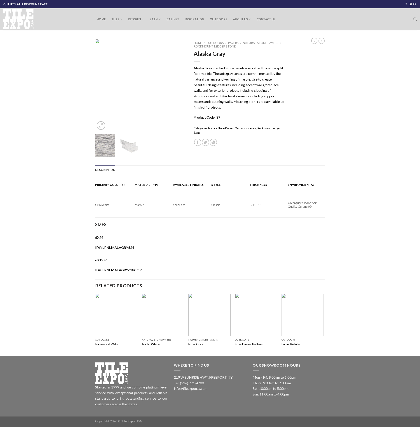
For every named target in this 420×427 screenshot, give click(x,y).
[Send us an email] (414, 4)
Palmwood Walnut (108, 344)
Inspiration (194, 19)
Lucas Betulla (291, 344)
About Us (240, 19)
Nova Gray (195, 344)
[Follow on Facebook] (406, 4)
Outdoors (218, 19)
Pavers (233, 43)
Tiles (115, 19)
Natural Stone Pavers (260, 43)
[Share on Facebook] (197, 142)
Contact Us (266, 19)
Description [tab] (105, 170)
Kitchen (134, 19)
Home (101, 19)
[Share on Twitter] (205, 142)
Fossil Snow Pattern (249, 344)
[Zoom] (101, 125)
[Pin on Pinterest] (213, 142)
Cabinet (172, 19)
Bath (154, 19)
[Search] (415, 19)
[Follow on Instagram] (410, 4)
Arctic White (151, 344)
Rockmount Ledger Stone (215, 46)
